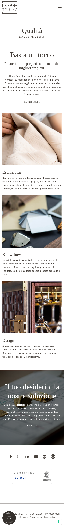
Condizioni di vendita (19, 517)
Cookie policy (49, 517)
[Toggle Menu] (60, 7)
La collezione (32, 102)
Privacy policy (36, 517)
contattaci (32, 426)
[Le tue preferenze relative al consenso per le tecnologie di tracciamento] (59, 522)
